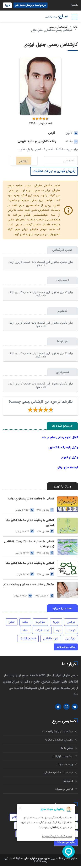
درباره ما (68, 781)
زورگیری (70, 638)
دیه (58, 630)
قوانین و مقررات (64, 789)
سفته (25, 621)
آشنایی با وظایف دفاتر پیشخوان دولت (31, 499)
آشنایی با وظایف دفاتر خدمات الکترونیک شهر (29, 565)
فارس (51, 132)
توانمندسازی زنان (67, 467)
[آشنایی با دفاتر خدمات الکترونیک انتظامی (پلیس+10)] (67, 547)
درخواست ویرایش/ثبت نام (30, 5)
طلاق (12, 621)
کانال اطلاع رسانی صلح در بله (60, 437)
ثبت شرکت (42, 630)
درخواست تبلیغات (63, 756)
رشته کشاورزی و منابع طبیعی (37, 141)
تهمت (71, 630)
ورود (7, 5)
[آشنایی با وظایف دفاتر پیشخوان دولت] (67, 504)
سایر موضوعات (65, 646)
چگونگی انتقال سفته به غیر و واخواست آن (28, 584)
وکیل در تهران (69, 457)
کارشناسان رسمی (58, 27)
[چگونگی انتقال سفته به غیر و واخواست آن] (67, 590)
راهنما (74, 5)
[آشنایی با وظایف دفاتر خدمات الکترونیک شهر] (67, 568)
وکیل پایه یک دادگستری (63, 447)
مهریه (56, 621)
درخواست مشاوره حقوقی (58, 772)
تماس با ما (67, 748)
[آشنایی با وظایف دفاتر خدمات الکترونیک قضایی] (67, 525)
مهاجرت (40, 621)
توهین (71, 621)
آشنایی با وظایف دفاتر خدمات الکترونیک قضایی (29, 522)
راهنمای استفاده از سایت (59, 740)
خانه (75, 27)
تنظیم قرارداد (28, 638)
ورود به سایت (65, 764)
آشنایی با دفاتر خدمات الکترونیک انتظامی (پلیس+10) (29, 544)
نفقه (25, 630)
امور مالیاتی (50, 638)
